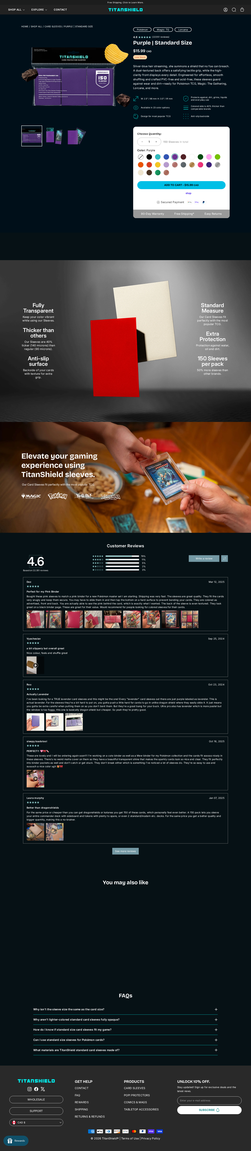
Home (25, 26)
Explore (37, 9)
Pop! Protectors (137, 1095)
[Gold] (192, 164)
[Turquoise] (158, 157)
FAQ (77, 1095)
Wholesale (36, 1099)
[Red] (149, 164)
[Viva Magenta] (200, 164)
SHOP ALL (36, 26)
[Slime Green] (217, 157)
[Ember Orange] (140, 164)
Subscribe (207, 1110)
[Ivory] (140, 172)
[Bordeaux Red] (183, 157)
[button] (224, 558)
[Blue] (166, 157)
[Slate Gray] (183, 164)
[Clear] (140, 157)
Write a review (204, 558)
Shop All (15, 9)
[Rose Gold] (175, 164)
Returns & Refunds (90, 1116)
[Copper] (166, 172)
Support (36, 1111)
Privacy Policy (150, 1138)
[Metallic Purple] (209, 164)
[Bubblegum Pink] (209, 157)
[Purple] (175, 157)
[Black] (149, 157)
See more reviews (125, 851)
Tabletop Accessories (141, 1109)
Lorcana (183, 29)
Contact (60, 9)
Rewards (82, 1102)
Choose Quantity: (149, 133)
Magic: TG (163, 29)
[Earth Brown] (149, 172)
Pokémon (142, 29)
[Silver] (217, 164)
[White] (192, 157)
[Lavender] (166, 164)
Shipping (81, 1109)
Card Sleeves (53, 26)
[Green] (200, 157)
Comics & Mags (135, 1102)
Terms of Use (130, 1138)
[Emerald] (158, 172)
